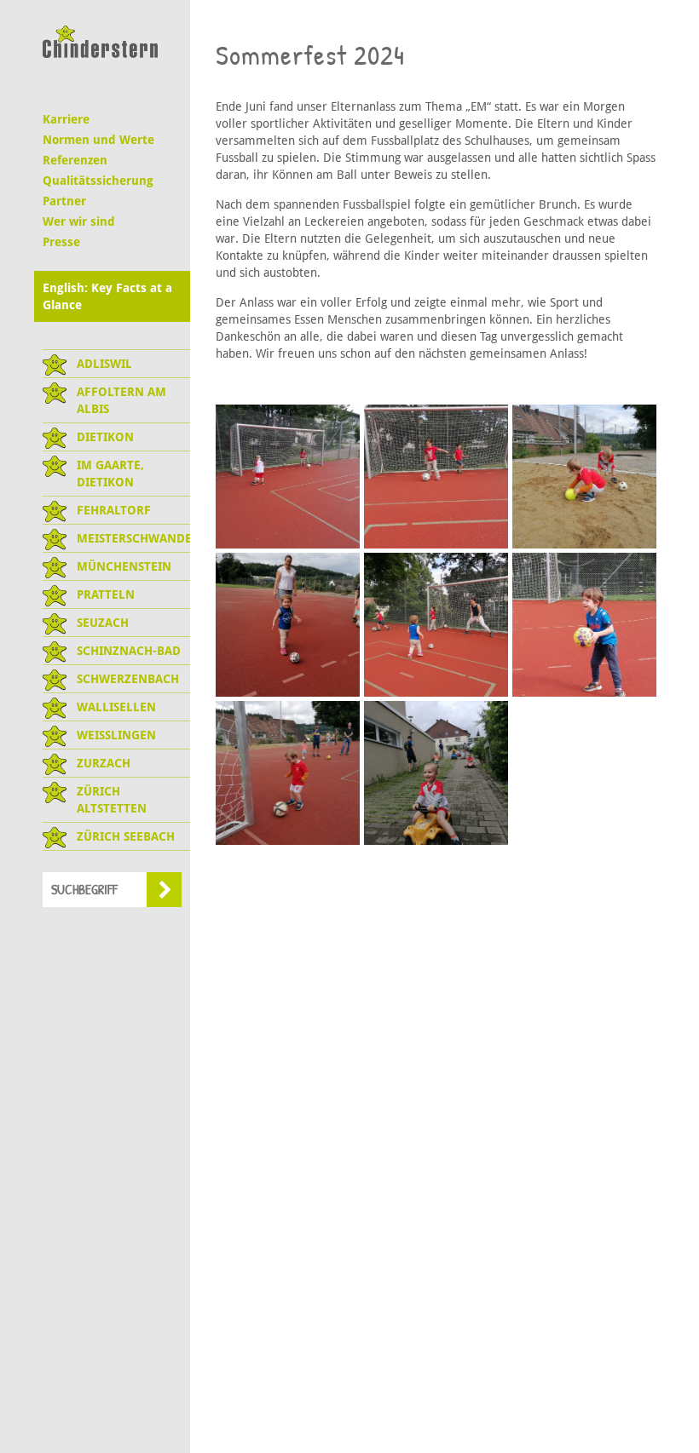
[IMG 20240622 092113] (584, 625)
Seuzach (103, 622)
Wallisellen (116, 707)
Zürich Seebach (126, 836)
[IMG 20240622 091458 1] (288, 476)
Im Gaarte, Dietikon (110, 473)
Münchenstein (124, 566)
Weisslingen (116, 735)
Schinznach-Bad (129, 651)
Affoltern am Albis (121, 400)
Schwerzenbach (128, 679)
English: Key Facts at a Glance (107, 296)
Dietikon (105, 437)
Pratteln (106, 594)
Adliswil (104, 363)
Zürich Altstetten (112, 799)
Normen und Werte (98, 139)
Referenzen (75, 160)
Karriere (66, 119)
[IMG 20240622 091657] (436, 476)
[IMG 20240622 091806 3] (584, 476)
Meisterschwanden (133, 538)
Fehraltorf (114, 510)
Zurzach (103, 763)
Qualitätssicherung (98, 180)
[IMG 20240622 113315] (436, 773)
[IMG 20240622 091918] (436, 625)
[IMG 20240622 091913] (288, 625)
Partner (64, 201)
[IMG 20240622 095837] (288, 773)
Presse (61, 242)
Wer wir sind (79, 221)
